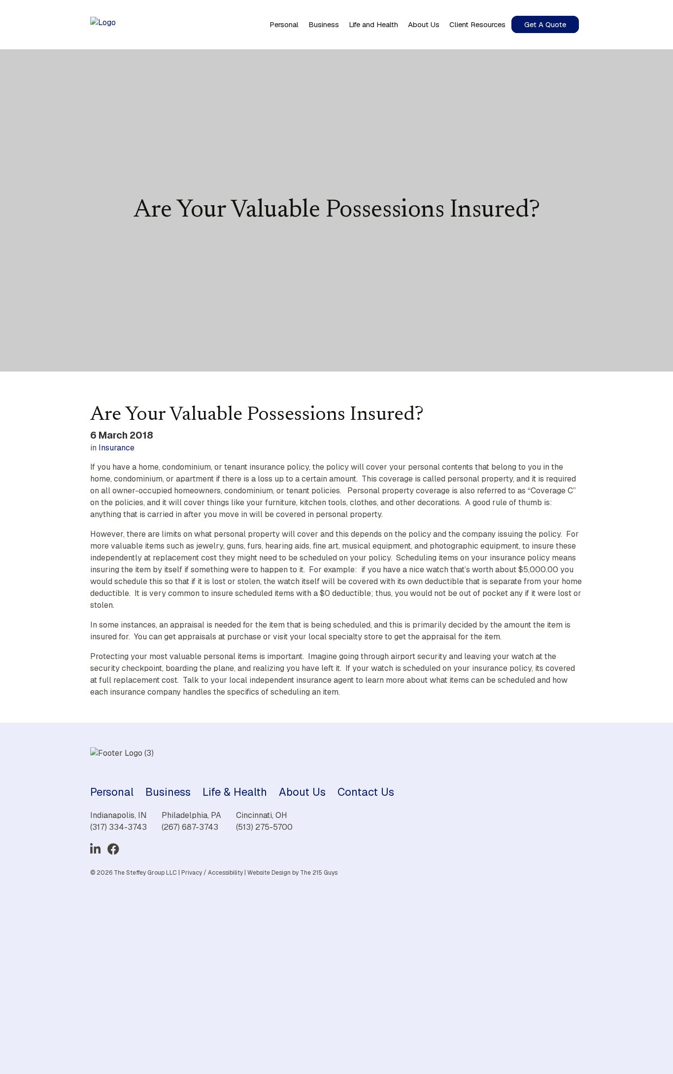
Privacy (191, 873)
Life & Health (234, 792)
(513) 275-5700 (264, 827)
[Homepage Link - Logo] (103, 24)
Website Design (269, 873)
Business (168, 792)
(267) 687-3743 (190, 827)
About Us (302, 792)
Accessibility (225, 873)
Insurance (117, 448)
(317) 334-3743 (118, 827)
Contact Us (365, 792)
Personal (112, 792)
